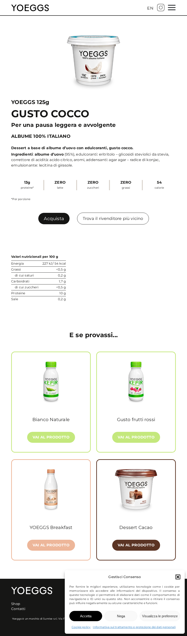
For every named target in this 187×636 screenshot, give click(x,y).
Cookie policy (81, 627)
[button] (178, 577)
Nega (121, 616)
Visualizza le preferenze (160, 616)
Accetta (85, 616)
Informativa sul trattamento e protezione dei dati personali (134, 627)
